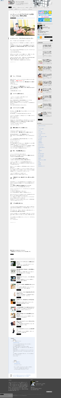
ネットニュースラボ (20, 1)
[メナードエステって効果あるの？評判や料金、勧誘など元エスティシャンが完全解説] (40, 99)
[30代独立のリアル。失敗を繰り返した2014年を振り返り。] (13, 303)
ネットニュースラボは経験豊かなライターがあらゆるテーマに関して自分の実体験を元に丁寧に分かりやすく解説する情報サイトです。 (26, 394)
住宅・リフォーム (40, 144)
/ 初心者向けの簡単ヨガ (22, 386)
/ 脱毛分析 (10, 390)
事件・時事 (40, 139)
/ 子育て (13, 387)
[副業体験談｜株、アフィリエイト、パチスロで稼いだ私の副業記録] (13, 280)
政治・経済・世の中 (41, 153)
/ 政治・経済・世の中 (17, 387)
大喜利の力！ (14, 7)
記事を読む (18, 274)
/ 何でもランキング (15, 386)
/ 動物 (26, 386)
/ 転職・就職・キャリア (15, 390)
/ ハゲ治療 (20, 383)
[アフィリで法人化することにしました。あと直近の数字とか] (13, 332)
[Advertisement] (17, 68)
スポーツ (39, 130)
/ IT (16, 382)
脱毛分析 (27, 7)
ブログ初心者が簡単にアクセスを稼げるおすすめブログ (25, 307)
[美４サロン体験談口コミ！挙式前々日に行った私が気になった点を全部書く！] (40, 63)
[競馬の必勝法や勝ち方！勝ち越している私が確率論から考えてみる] (13, 273)
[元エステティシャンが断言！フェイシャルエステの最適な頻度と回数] (40, 92)
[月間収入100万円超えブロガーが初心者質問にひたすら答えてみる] (13, 317)
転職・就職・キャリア (36, 7)
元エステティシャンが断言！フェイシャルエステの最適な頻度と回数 (47, 89)
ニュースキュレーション (41, 133)
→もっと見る (40, 119)
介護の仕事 (40, 141)
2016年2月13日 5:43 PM (17, 363)
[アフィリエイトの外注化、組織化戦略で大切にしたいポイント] (13, 288)
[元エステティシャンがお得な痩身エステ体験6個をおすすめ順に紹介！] (40, 77)
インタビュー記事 (40, 128)
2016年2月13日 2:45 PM (16, 342)
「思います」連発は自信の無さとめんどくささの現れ (21, 376)
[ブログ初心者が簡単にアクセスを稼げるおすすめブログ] (13, 311)
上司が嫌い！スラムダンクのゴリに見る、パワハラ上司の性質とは (47, 113)
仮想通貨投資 (40, 142)
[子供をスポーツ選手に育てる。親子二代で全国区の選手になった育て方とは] (40, 70)
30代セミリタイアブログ (21, 7)
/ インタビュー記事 (19, 382)
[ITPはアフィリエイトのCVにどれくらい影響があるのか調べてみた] (13, 265)
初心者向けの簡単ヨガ (41, 147)
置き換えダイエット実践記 (42, 159)
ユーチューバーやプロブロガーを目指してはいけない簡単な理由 (14, 393)
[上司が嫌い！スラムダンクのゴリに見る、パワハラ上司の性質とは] (40, 115)
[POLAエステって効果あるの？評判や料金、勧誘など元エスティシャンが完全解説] (40, 107)
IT (38, 127)
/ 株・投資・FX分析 (23, 387)
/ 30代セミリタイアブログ (12, 382)
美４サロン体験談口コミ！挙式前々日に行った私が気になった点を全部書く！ (47, 60)
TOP (10, 7)
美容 (39, 161)
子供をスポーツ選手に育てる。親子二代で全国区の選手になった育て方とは (47, 68)
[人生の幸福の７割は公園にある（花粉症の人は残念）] (40, 48)
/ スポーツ (24, 382)
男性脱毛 (31, 7)
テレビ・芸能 (40, 131)
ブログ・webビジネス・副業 (44, 7)
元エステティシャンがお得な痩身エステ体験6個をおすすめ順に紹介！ (47, 75)
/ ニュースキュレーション (14, 383)
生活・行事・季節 (40, 156)
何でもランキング (40, 145)
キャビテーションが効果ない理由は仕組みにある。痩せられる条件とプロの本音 (47, 82)
